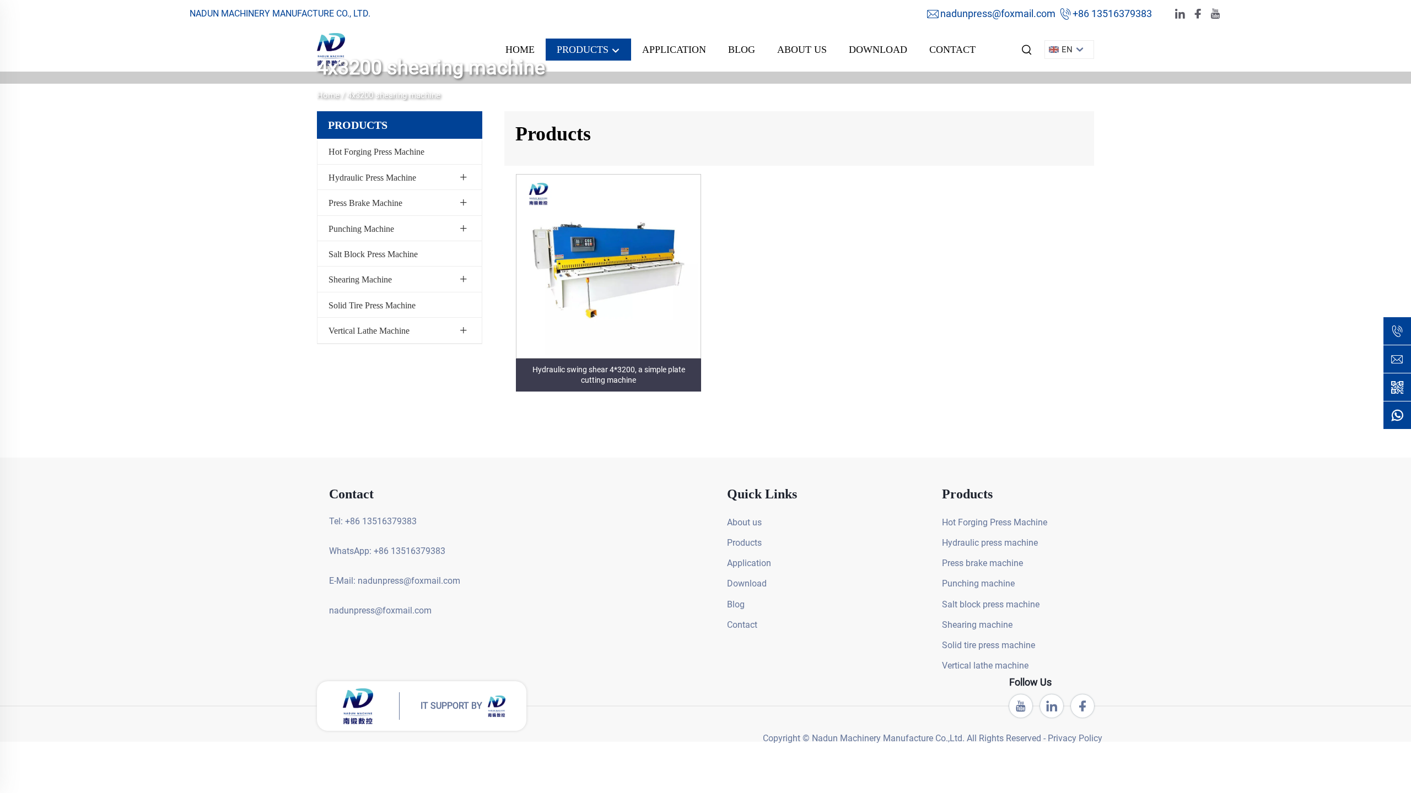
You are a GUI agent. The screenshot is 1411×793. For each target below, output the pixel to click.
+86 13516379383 (1112, 13)
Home (520, 49)
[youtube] (1215, 14)
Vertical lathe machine (369, 330)
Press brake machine (365, 203)
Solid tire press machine (372, 305)
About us (802, 49)
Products (584, 49)
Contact (952, 49)
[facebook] (1198, 14)
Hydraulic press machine (372, 177)
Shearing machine (360, 279)
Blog (741, 49)
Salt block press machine (373, 254)
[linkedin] (1180, 14)
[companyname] (331, 49)
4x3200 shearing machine (393, 95)
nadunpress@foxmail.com (997, 13)
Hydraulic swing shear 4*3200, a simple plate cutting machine (608, 375)
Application (674, 49)
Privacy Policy (1075, 738)
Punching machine (361, 228)
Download (878, 49)
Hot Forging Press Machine (376, 151)
